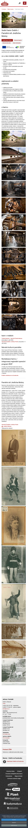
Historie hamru (18, 40)
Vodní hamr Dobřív (7, 40)
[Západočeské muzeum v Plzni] (7, 4)
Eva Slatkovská (6, 734)
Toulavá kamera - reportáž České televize (12, 338)
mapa (4, 703)
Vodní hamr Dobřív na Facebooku (15, 761)
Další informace (14, 825)
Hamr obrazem (16, 43)
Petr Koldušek (6, 738)
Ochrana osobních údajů (14, 778)
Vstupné (19, 771)
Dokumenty (9, 776)
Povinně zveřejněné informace (14, 773)
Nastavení (14, 822)
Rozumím (14, 819)
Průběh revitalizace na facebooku (10, 375)
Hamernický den (7, 43)
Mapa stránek (18, 776)
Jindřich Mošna (7, 426)
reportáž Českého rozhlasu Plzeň (10, 341)
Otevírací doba (10, 771)
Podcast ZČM (7, 749)
